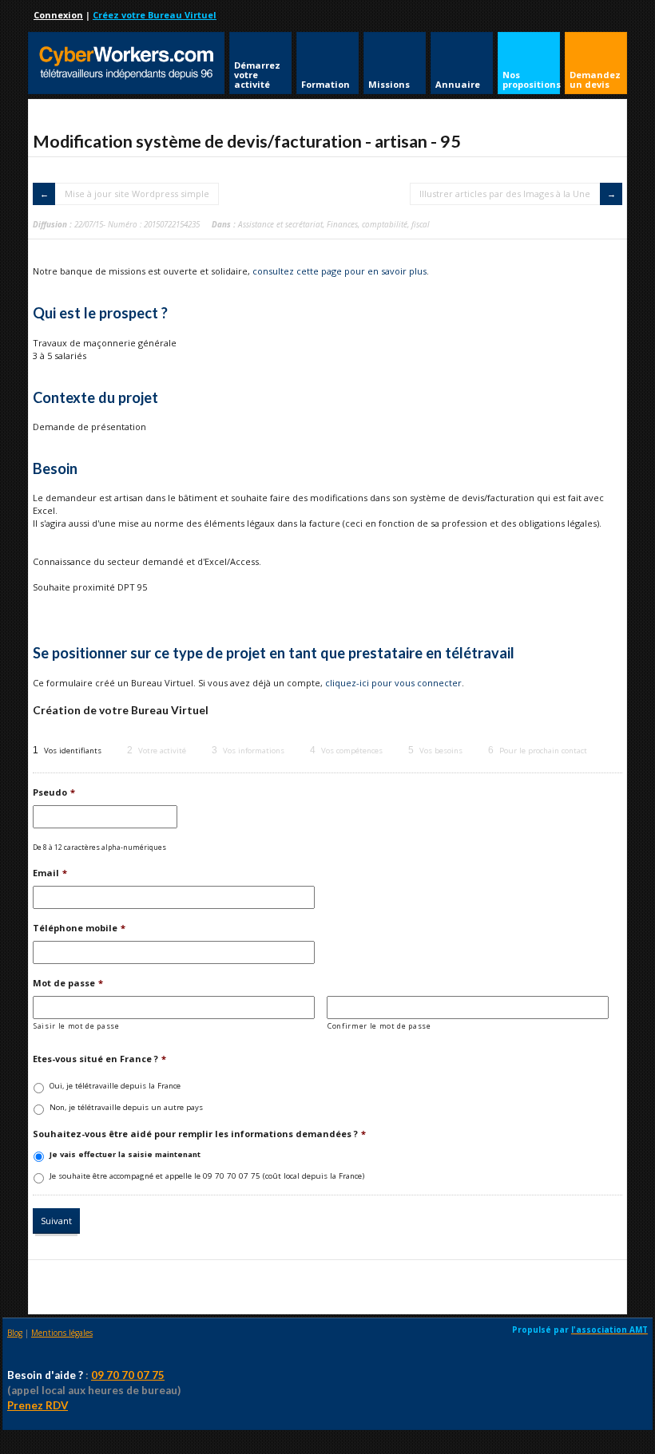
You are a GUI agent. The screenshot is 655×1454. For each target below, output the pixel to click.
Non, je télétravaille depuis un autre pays (126, 1107)
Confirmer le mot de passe (379, 1026)
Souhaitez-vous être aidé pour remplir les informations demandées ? (199, 1134)
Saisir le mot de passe (77, 1026)
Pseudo (54, 792)
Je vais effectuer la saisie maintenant (125, 1154)
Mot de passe (68, 983)
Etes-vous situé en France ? (99, 1059)
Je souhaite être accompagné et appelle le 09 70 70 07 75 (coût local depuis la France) (207, 1176)
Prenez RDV (37, 1405)
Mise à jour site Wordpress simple (137, 194)
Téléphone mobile (79, 928)
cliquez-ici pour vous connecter (393, 683)
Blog (14, 1332)
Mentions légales (62, 1332)
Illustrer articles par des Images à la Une (504, 194)
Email (50, 873)
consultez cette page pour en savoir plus (339, 271)
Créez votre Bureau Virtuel (154, 15)
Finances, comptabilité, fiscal (378, 224)
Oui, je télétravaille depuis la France (115, 1086)
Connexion (58, 15)
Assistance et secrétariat (280, 224)
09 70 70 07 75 (128, 1375)
